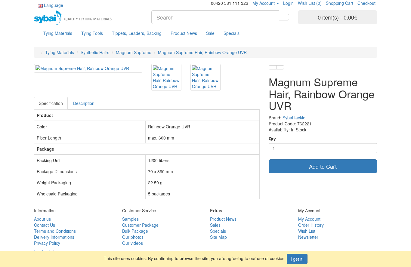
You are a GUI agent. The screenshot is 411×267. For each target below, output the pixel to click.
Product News (184, 33)
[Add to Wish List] (273, 67)
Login (288, 3)
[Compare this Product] (280, 67)
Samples (130, 219)
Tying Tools (92, 33)
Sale (210, 33)
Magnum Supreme (133, 52)
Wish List (306, 231)
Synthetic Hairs (95, 52)
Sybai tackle (294, 118)
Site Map (218, 237)
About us (42, 219)
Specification (51, 103)
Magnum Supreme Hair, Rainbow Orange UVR (202, 52)
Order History (311, 225)
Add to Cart (323, 166)
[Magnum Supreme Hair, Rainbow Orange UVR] (88, 68)
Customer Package (140, 225)
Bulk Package (135, 231)
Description (83, 103)
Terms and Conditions (55, 231)
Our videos (132, 243)
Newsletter (308, 237)
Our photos (133, 237)
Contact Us (44, 225)
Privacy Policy (47, 243)
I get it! (297, 259)
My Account (309, 219)
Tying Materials (57, 33)
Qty (272, 139)
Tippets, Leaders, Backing (137, 33)
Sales (215, 225)
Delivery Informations (54, 237)
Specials (231, 33)
